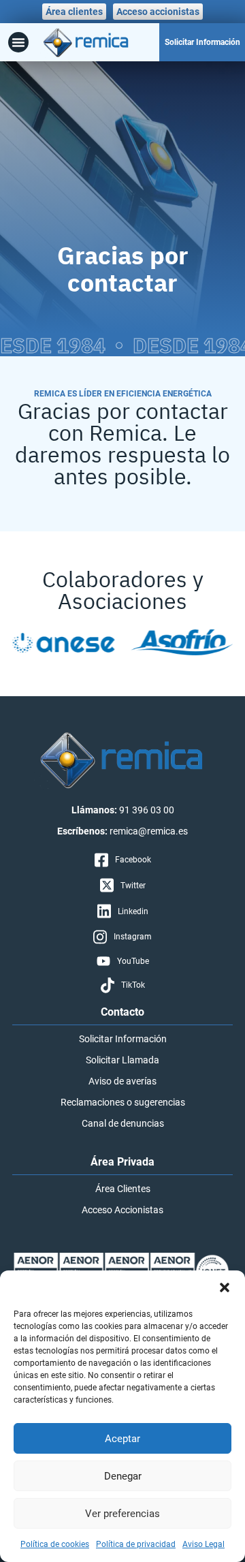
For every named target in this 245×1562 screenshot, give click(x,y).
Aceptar (122, 1439)
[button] (224, 1287)
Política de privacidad (136, 1544)
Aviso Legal (203, 1544)
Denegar (123, 1476)
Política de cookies (54, 1544)
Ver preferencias (122, 1514)
